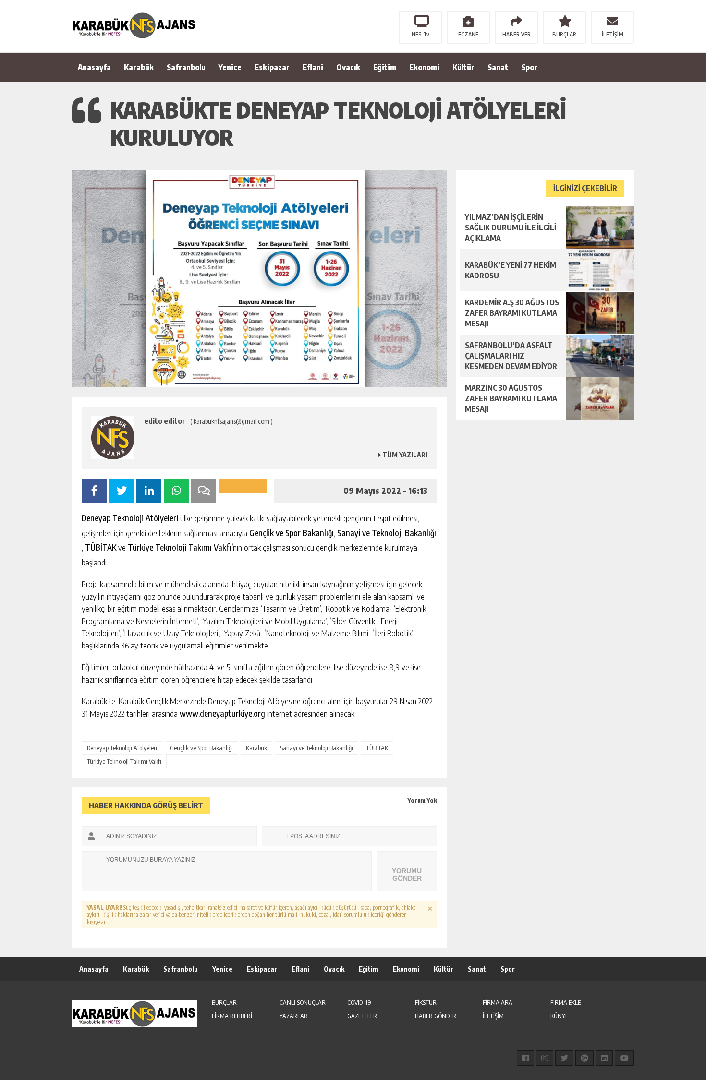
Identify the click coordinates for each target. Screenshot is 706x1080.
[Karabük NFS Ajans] (134, 25)
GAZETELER (362, 1016)
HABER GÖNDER (435, 1016)
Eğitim (384, 67)
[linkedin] (604, 1058)
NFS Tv (420, 34)
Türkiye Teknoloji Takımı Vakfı (124, 761)
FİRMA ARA (497, 1002)
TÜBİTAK (377, 748)
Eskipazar (272, 67)
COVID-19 (359, 1002)
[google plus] (584, 1058)
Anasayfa (94, 67)
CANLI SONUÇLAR (303, 1002)
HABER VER (516, 34)
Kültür (463, 67)
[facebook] (525, 1058)
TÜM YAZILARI (404, 455)
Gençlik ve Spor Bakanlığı (201, 748)
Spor (529, 67)
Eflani (313, 67)
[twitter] (564, 1058)
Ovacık (348, 67)
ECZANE (468, 34)
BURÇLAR (564, 34)
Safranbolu (186, 67)
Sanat (497, 67)
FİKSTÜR (426, 1002)
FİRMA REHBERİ (232, 1016)
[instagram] (544, 1058)
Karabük (139, 67)
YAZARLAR (294, 1016)
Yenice (230, 67)
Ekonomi (424, 67)
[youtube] (624, 1058)
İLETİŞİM (612, 34)
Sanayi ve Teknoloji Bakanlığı (316, 748)
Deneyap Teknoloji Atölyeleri (122, 748)
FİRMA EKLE (565, 1002)
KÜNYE (559, 1016)
